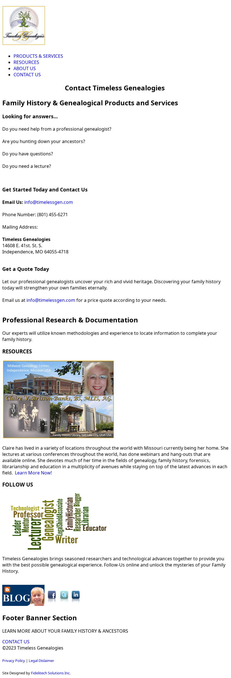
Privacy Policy (13, 660)
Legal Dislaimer (41, 660)
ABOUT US (25, 68)
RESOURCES (26, 62)
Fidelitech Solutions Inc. (50, 672)
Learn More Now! (33, 473)
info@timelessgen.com (48, 202)
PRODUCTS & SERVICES (38, 56)
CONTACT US (27, 75)
